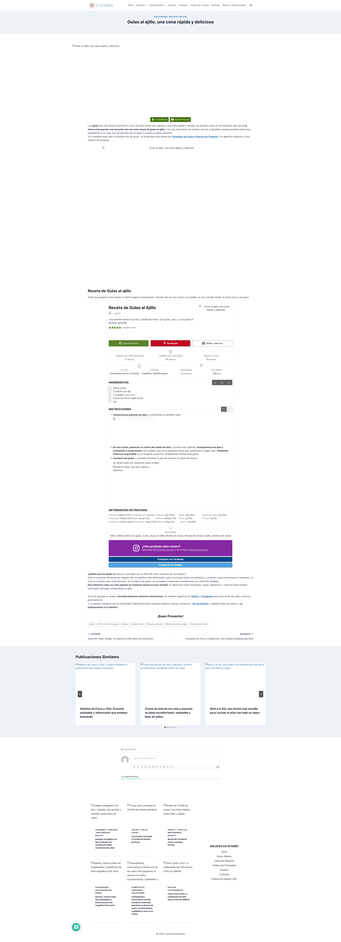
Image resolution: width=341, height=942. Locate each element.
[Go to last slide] (80, 694)
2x (222, 382)
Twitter (195, 596)
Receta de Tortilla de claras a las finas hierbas (177, 842)
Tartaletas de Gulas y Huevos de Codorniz (195, 136)
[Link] (164, 766)
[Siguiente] (261, 694)
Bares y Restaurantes (234, 5)
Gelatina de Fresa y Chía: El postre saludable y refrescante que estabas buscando (103, 712)
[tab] (165, 727)
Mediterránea (161, 17)
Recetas (183, 17)
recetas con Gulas (198, 624)
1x (215, 382)
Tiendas (183, 5)
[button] (110, 327)
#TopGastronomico (197, 549)
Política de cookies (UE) (224, 879)
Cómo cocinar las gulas (107, 624)
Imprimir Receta (182, 119)
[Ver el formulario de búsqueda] (250, 5)
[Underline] (142, 766)
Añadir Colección (214, 343)
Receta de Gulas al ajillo (176, 624)
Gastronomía (101, 887)
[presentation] (105, 683)
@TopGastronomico (163, 549)
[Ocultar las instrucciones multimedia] (229, 409)
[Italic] (138, 766)
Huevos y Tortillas (177, 830)
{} (168, 767)
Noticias (215, 5)
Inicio (130, 5)
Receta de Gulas (154, 624)
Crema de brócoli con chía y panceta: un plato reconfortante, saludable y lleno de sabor (169, 712)
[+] (171, 767)
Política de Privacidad (224, 865)
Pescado (173, 17)
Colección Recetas (224, 861)
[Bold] (134, 766)
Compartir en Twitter (170, 565)
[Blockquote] (157, 766)
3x (229, 382)
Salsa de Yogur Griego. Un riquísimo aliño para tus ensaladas (120, 636)
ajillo (91, 624)
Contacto (224, 874)
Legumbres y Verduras (106, 830)
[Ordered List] (149, 766)
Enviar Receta (200, 603)
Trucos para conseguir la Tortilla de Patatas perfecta (141, 839)
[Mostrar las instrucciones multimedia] (224, 409)
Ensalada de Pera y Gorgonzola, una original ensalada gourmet (219, 636)
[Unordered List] (153, 766)
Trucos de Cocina (199, 5)
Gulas (125, 624)
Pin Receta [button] (172, 343)
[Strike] (145, 766)
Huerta (172, 5)
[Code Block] (160, 766)
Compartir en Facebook (170, 559)
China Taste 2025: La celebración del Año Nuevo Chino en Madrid (179, 897)
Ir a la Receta (160, 119)
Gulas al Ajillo (137, 624)
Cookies (224, 870)
